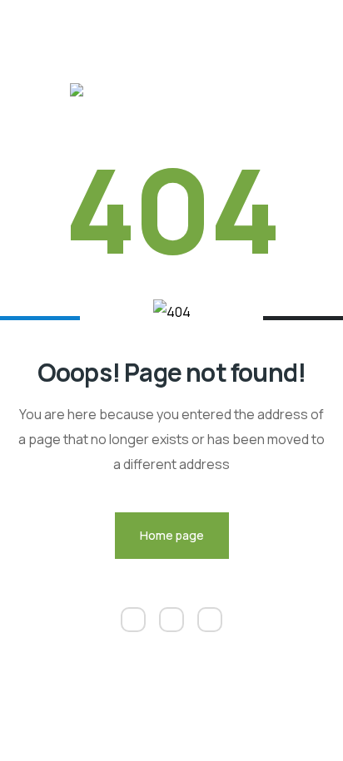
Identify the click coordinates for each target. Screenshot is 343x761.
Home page (172, 535)
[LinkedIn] (133, 619)
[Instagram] (171, 619)
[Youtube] (209, 619)
